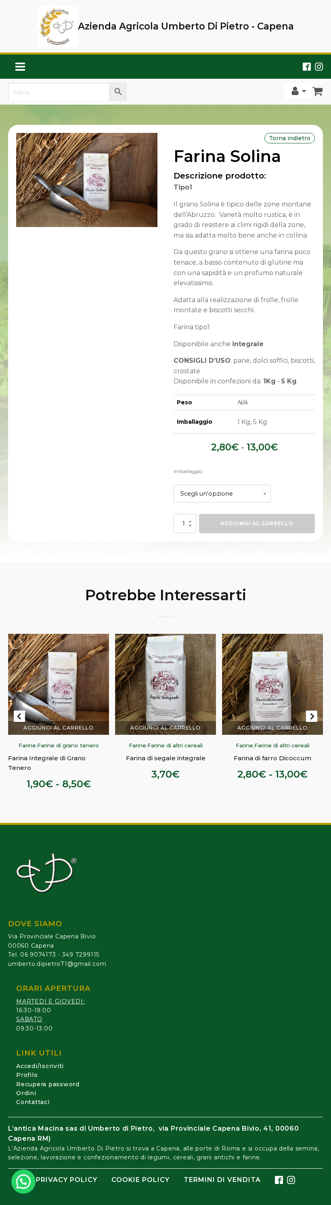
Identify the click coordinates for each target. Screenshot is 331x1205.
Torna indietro (289, 138)
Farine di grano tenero (67, 745)
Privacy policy (66, 1180)
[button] (23, 1181)
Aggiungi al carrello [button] (165, 728)
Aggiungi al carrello (256, 523)
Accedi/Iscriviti (40, 1066)
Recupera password (48, 1084)
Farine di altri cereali (174, 745)
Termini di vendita (222, 1180)
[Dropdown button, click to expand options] (298, 91)
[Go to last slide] (19, 716)
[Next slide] (311, 716)
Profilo (27, 1075)
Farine (27, 745)
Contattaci (33, 1102)
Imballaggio (188, 471)
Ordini (26, 1093)
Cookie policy (140, 1180)
